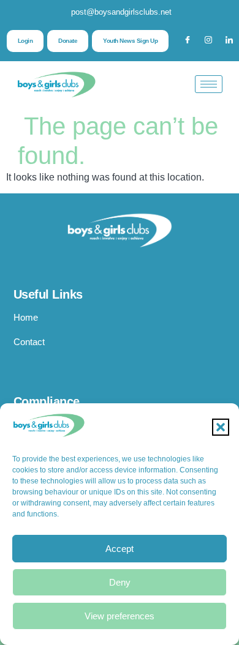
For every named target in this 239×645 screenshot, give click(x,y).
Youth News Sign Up (130, 40)
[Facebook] (187, 41)
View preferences (119, 616)
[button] (220, 427)
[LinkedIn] (229, 41)
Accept (119, 548)
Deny (120, 582)
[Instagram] (208, 41)
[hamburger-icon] (208, 84)
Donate (67, 40)
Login (25, 40)
